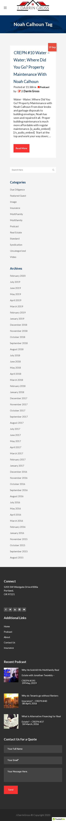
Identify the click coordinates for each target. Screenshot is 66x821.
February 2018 (17, 385)
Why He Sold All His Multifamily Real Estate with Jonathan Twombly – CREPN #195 (40, 675)
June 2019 (15, 287)
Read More (21, 148)
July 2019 (15, 281)
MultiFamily (16, 214)
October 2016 (17, 483)
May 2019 (15, 294)
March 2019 (16, 306)
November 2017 (18, 404)
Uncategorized (18, 250)
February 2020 (17, 275)
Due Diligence (17, 189)
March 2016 (16, 520)
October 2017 (17, 410)
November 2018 (18, 330)
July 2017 (15, 428)
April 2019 (15, 300)
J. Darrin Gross (30, 91)
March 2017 (16, 453)
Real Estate (16, 232)
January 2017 (17, 465)
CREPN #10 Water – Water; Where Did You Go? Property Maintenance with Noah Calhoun (32, 67)
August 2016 (16, 496)
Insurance (15, 207)
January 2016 (17, 532)
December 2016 (18, 471)
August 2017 (16, 422)
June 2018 (15, 361)
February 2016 (17, 526)
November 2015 (18, 539)
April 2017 (15, 447)
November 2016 (18, 477)
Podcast (44, 87)
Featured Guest (18, 195)
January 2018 (17, 392)
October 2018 (17, 336)
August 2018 (16, 349)
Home (7, 626)
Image (13, 201)
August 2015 (16, 557)
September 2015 (19, 551)
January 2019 (17, 318)
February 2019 (17, 312)
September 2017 (19, 416)
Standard (14, 238)
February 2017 (17, 459)
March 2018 (16, 379)
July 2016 (15, 502)
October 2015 (17, 545)
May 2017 (15, 441)
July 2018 (15, 355)
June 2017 (15, 434)
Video (13, 256)
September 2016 (19, 490)
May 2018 (15, 367)
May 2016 (15, 508)
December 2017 (18, 398)
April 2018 (15, 373)
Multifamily (16, 220)
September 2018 (19, 343)
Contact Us (9, 642)
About (7, 637)
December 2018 (18, 324)
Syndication (16, 244)
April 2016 (15, 514)
